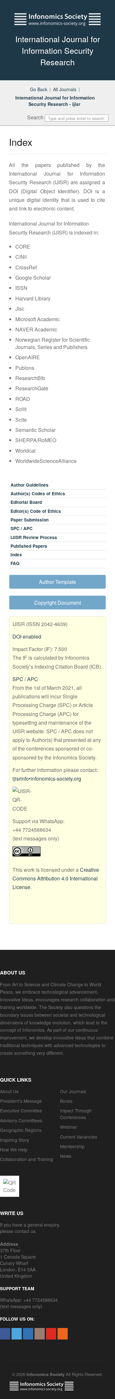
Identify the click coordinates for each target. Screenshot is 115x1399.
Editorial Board (26, 502)
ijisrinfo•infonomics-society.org (46, 778)
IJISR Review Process (34, 537)
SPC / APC (22, 528)
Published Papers (29, 546)
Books (66, 1101)
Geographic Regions (21, 1130)
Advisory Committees (21, 1120)
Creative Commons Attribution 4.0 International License (55, 878)
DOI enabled (26, 636)
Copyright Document (57, 602)
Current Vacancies (78, 1136)
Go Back (38, 89)
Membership (72, 1146)
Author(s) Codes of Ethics (38, 493)
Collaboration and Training (26, 1159)
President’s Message (21, 1101)
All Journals (64, 89)
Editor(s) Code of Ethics (36, 511)
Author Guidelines (30, 485)
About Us (9, 1091)
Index (16, 555)
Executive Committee (21, 1110)
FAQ (15, 563)
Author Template (57, 581)
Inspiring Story (14, 1140)
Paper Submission (30, 520)
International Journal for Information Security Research (57, 50)
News (65, 1156)
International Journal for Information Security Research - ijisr (55, 100)
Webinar (68, 1127)
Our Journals (73, 1091)
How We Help (13, 1149)
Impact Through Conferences (76, 1113)
